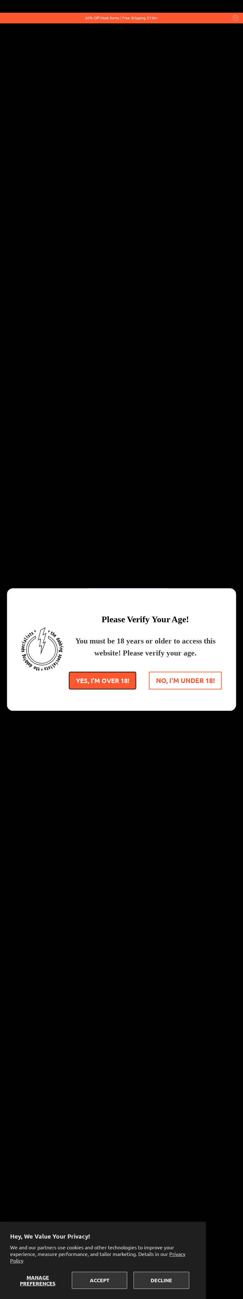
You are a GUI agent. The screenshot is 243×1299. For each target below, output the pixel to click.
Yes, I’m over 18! (102, 680)
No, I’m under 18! (185, 680)
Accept (99, 1280)
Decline (161, 1280)
